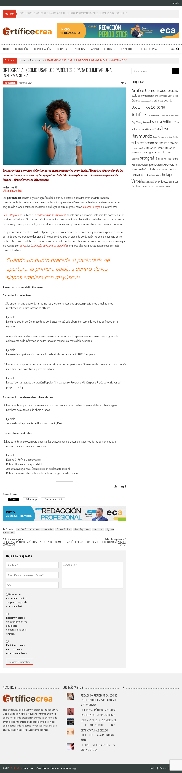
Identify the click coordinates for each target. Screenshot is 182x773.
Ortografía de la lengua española (49, 245)
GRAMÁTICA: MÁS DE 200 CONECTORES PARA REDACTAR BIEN (97, 735)
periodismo (157, 164)
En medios (127, 49)
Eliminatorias (152, 115)
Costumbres (173, 95)
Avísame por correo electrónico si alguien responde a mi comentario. (16, 600)
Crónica (136, 100)
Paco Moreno (164, 158)
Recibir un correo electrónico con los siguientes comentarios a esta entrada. (16, 625)
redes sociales (154, 175)
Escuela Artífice (63, 529)
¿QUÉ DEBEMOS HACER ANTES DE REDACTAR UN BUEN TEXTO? (96, 543)
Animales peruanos (103, 49)
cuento (168, 100)
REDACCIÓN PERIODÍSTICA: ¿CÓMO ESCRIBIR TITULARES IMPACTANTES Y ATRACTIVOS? (99, 700)
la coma (87, 207)
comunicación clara (148, 95)
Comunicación (42, 49)
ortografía (149, 158)
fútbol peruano (139, 129)
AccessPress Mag (66, 768)
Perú (144, 169)
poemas (164, 169)
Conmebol (163, 95)
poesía (172, 169)
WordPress (43, 768)
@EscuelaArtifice (12, 191)
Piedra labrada (153, 169)
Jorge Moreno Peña (160, 136)
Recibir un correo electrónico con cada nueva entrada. (16, 649)
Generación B (153, 129)
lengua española (139, 148)
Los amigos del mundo (153, 152)
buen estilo (47, 529)
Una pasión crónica (146, 186)
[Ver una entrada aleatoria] (173, 49)
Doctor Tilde (141, 107)
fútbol (176, 122)
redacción (98, 529)
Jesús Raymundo (12, 215)
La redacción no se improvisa (49, 215)
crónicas (158, 100)
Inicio (6, 49)
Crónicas (62, 49)
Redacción (21, 49)
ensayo (146, 122)
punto (23, 245)
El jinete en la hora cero (168, 115)
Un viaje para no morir (162, 186)
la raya (96, 207)
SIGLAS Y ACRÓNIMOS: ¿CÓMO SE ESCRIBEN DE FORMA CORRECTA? (32, 543)
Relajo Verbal (149, 49)
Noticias (80, 49)
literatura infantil (155, 148)
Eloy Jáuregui (138, 122)
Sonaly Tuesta (160, 181)
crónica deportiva (147, 101)
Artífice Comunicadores (28, 529)
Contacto (175, 3)
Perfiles (162, 768)
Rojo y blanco (147, 181)
